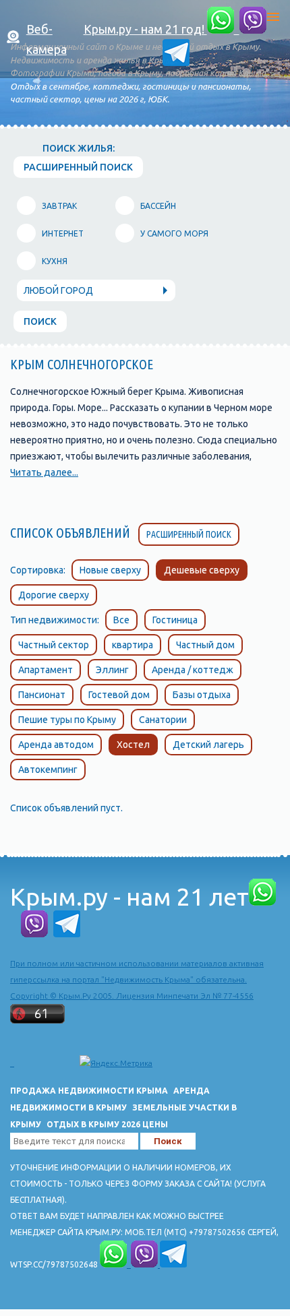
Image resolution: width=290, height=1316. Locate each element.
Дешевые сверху (201, 570)
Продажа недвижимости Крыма (89, 1090)
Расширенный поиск (188, 534)
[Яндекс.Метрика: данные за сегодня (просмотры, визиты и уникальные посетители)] (116, 1063)
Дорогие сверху (53, 595)
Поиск (40, 321)
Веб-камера (46, 39)
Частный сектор (53, 644)
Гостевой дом (119, 694)
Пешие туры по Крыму (67, 719)
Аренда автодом (56, 744)
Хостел (133, 744)
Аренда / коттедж (192, 669)
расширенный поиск (78, 167)
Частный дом (205, 644)
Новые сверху (110, 570)
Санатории (163, 719)
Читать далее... (44, 472)
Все (121, 620)
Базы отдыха (202, 694)
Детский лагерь (208, 744)
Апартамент (45, 669)
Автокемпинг (48, 769)
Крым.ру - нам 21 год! (145, 29)
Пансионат (41, 694)
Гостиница (175, 620)
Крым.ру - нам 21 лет (129, 896)
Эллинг (112, 669)
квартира (132, 644)
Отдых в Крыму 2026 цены (107, 1124)
